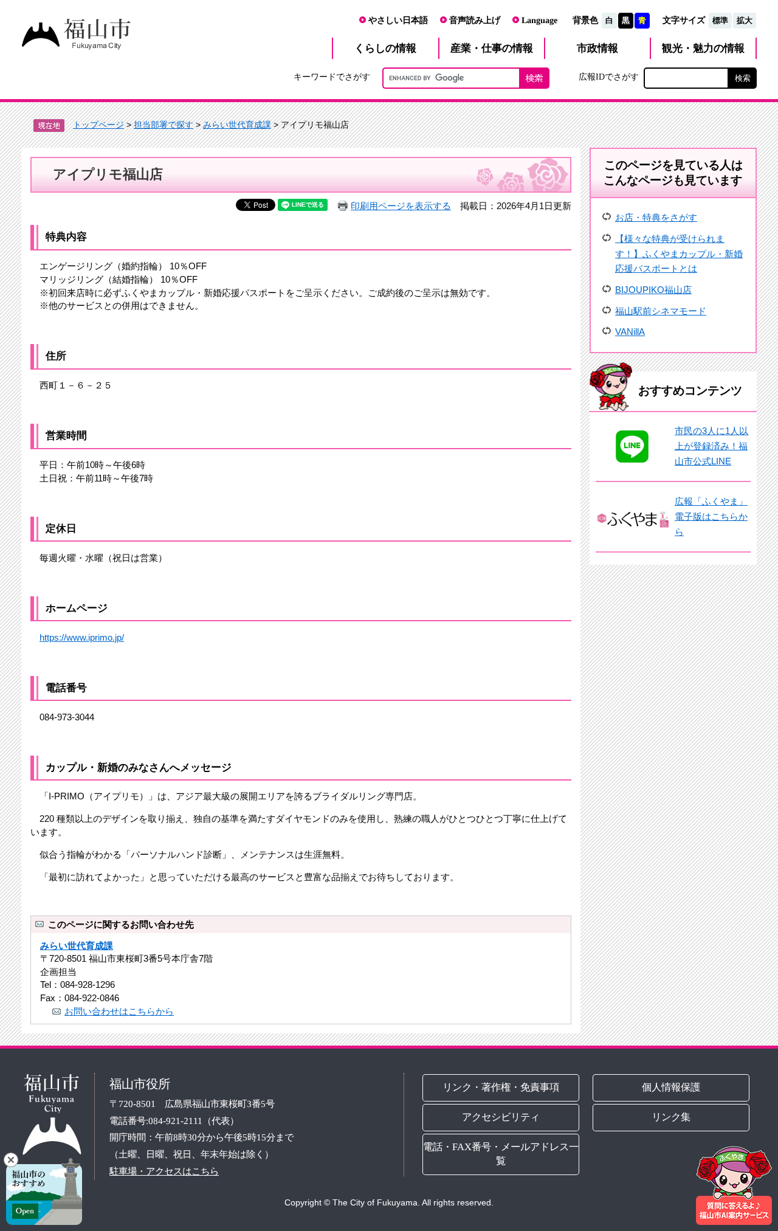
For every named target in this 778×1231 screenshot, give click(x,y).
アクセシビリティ (501, 1117)
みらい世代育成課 (237, 124)
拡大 (744, 20)
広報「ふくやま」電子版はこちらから (711, 516)
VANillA (630, 331)
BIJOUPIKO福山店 (653, 289)
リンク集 (671, 1117)
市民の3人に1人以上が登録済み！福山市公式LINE (711, 446)
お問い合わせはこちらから (119, 1011)
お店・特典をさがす (656, 217)
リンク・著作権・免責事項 (500, 1087)
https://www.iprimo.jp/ (82, 637)
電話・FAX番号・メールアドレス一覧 (501, 1154)
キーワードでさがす (332, 76)
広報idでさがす (609, 76)
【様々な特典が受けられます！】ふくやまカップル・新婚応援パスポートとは (679, 253)
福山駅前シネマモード (660, 311)
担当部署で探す (163, 124)
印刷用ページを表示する (401, 206)
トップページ (98, 124)
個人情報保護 (671, 1087)
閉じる (11, 1160)
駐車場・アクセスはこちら (164, 1171)
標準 (720, 20)
